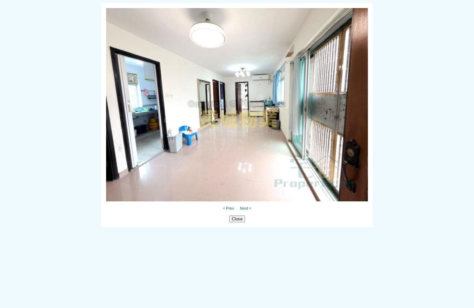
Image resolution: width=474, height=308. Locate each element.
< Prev (228, 208)
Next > (245, 208)
